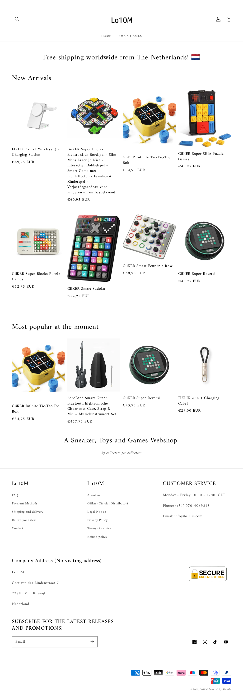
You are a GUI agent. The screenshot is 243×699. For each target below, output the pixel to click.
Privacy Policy (97, 520)
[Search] (17, 19)
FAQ (15, 495)
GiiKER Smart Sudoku (86, 289)
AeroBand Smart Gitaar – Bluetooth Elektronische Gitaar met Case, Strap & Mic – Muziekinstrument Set (92, 406)
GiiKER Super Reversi (196, 274)
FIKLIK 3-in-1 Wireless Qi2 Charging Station (36, 152)
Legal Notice (96, 512)
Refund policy (97, 537)
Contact (17, 528)
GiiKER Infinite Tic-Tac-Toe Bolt (146, 160)
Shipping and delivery (27, 512)
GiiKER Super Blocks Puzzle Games (36, 276)
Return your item (24, 520)
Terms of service (99, 528)
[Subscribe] (92, 642)
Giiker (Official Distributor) (107, 504)
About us (93, 495)
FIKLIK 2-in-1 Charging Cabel (199, 401)
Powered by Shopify (220, 689)
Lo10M (204, 689)
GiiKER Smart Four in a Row (148, 266)
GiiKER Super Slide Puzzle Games (201, 156)
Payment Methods (24, 504)
